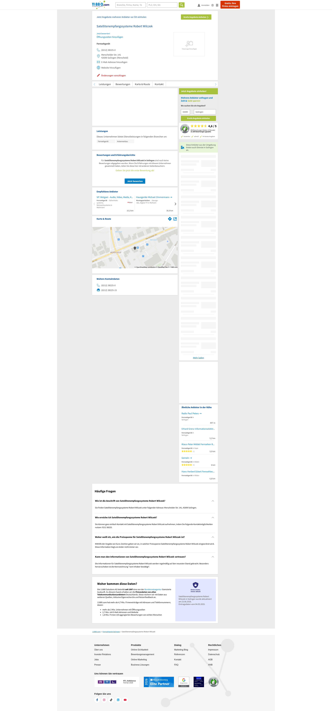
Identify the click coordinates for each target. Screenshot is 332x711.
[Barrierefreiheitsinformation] (213, 5)
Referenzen (179, 654)
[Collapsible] (213, 501)
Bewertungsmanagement (142, 654)
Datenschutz (214, 654)
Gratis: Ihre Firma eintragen (230, 5)
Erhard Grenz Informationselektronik (198, 428)
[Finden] (182, 5)
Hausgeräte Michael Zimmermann (152, 197)
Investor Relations (102, 654)
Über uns (98, 650)
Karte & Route (142, 84)
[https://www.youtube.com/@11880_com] (125, 700)
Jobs (96, 659)
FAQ (176, 665)
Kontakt (159, 84)
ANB (210, 665)
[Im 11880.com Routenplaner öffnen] (170, 218)
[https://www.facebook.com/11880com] (97, 700)
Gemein (185, 457)
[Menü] (218, 5)
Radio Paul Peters (190, 413)
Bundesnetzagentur (153, 589)
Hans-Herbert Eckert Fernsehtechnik (198, 471)
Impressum (213, 650)
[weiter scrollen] (215, 84)
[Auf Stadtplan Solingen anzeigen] (175, 219)
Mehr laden (198, 357)
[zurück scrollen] (94, 84)
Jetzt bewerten (135, 181)
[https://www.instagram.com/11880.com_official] (104, 700)
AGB (210, 659)
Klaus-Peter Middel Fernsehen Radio (198, 444)
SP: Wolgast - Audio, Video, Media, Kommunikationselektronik (115, 197)
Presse (97, 665)
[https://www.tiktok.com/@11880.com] (111, 700)
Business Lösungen (140, 665)
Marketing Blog (181, 650)
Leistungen (105, 84)
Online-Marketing (139, 659)
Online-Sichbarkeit (139, 650)
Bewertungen (123, 84)
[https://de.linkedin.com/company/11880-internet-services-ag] (118, 700)
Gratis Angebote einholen (195, 17)
